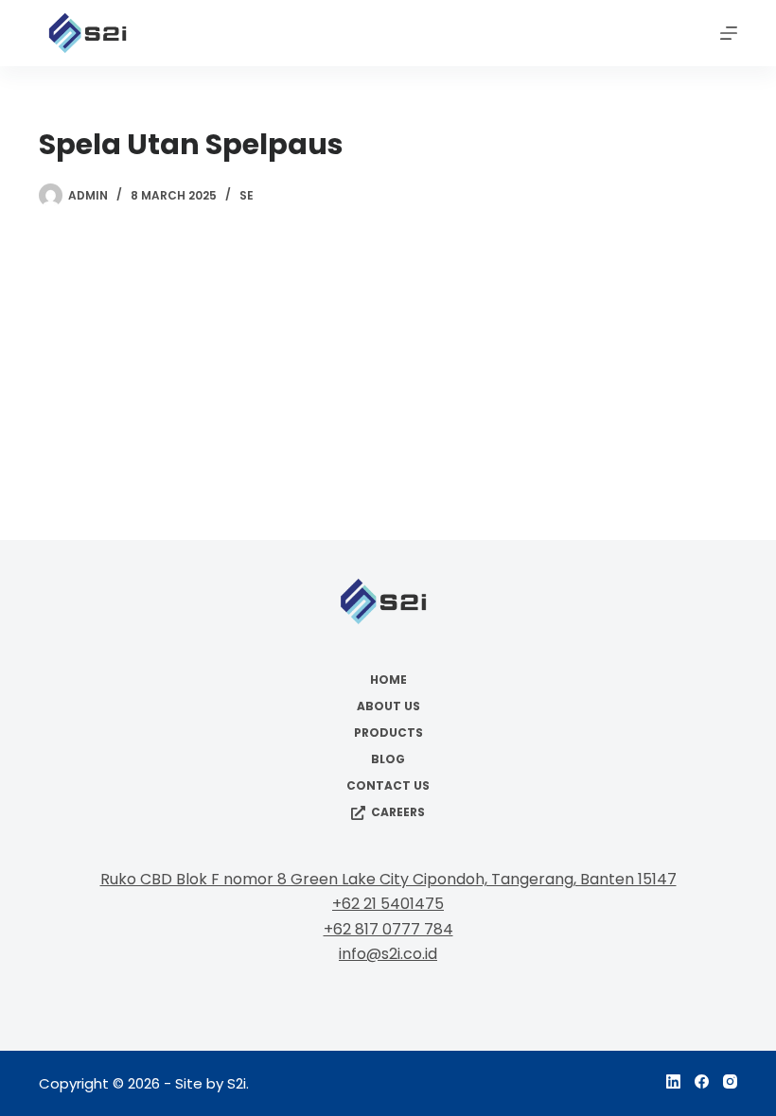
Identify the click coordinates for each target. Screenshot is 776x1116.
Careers (398, 812)
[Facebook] (702, 1081)
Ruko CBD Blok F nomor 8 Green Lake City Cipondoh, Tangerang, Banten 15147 (388, 879)
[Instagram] (730, 1081)
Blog (388, 759)
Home (388, 680)
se (246, 195)
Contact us (388, 785)
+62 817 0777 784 (388, 929)
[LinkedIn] (673, 1081)
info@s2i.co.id (388, 954)
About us (388, 706)
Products (388, 733)
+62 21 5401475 (388, 904)
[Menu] (728, 33)
